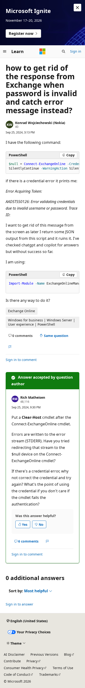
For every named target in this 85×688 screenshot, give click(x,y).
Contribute (12, 661)
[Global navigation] (4, 51)
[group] (42, 166)
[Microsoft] (42, 51)
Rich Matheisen (32, 397)
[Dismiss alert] (77, 7)
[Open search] (63, 51)
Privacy (32, 661)
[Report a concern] (10, 347)
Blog (67, 654)
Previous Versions (44, 654)
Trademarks (48, 674)
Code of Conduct (17, 674)
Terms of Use (63, 668)
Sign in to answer (19, 604)
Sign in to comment (21, 359)
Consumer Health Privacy (23, 668)
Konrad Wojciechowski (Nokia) (40, 122)
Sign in (75, 51)
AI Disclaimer (14, 654)
